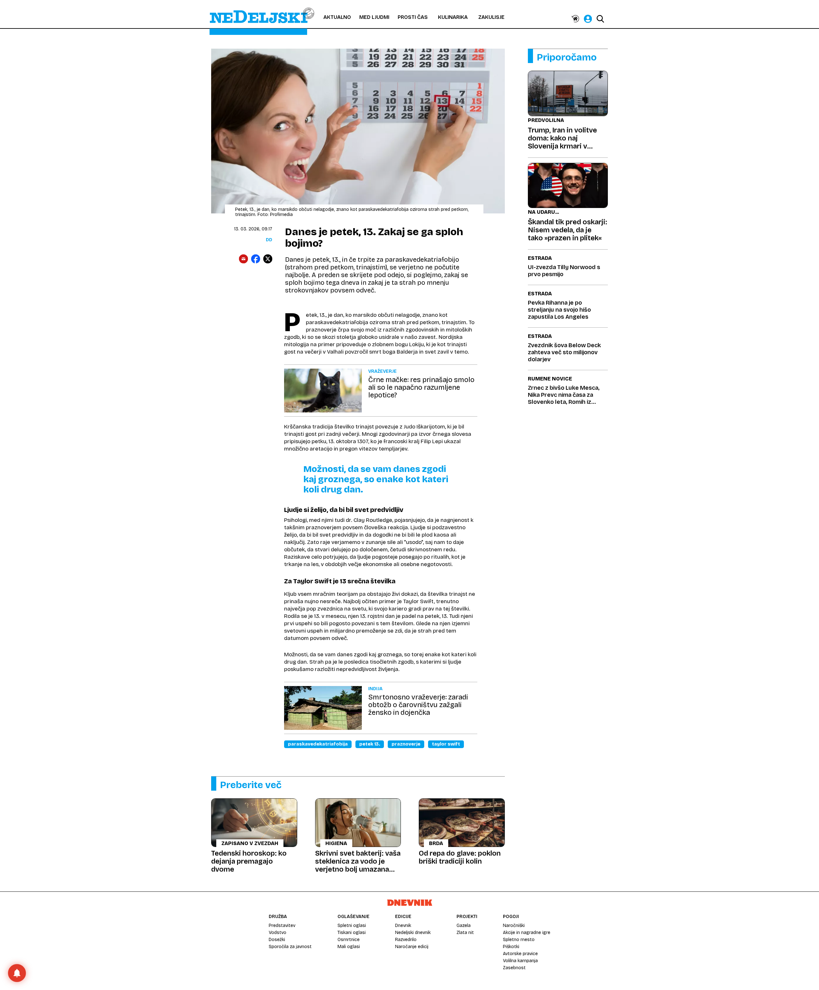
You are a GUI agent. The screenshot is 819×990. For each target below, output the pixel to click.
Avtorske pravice (520, 953)
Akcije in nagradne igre (526, 932)
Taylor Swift (446, 744)
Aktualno (337, 17)
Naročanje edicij (411, 946)
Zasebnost (514, 967)
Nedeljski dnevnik (413, 932)
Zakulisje (491, 17)
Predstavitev (282, 925)
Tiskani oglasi (352, 932)
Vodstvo (277, 932)
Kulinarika (453, 17)
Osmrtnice (349, 939)
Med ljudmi (374, 17)
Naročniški (514, 925)
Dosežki (277, 939)
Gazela (464, 925)
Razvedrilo (406, 939)
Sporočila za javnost (290, 946)
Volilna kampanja (520, 960)
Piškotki (511, 946)
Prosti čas (413, 17)
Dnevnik (403, 925)
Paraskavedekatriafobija (318, 744)
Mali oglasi (349, 946)
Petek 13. (369, 744)
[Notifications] (17, 973)
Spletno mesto (519, 939)
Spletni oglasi (352, 925)
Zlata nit (465, 932)
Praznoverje (406, 744)
